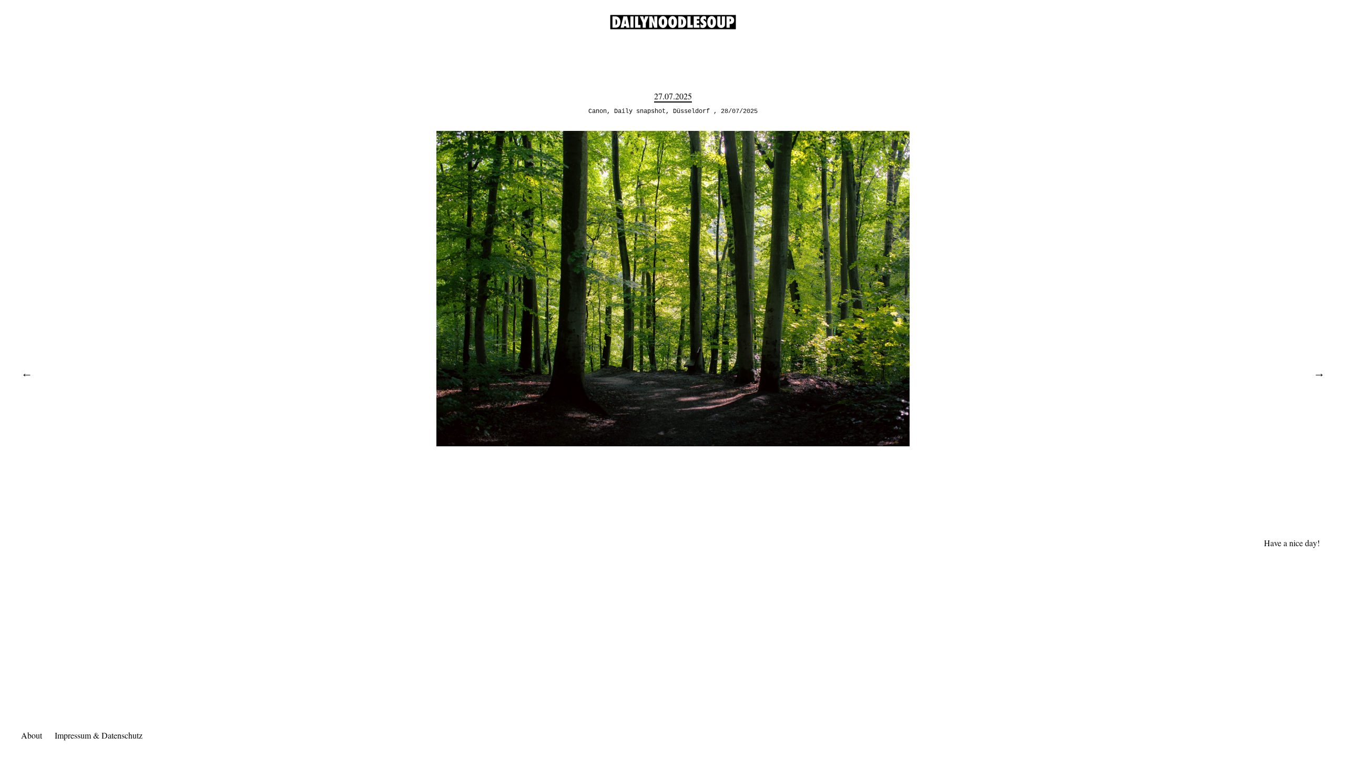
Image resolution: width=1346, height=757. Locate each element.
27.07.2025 (673, 95)
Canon (597, 111)
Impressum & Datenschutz (98, 735)
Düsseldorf (691, 111)
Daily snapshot (640, 111)
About (31, 735)
